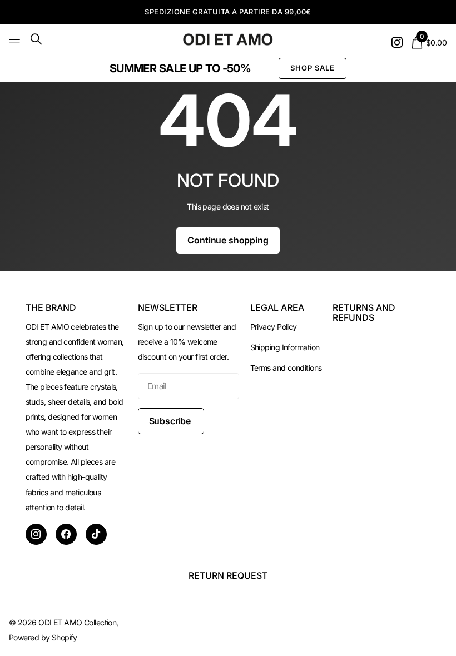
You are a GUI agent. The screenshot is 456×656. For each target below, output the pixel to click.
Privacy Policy (273, 326)
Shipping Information (285, 347)
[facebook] (66, 534)
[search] (36, 39)
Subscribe (171, 420)
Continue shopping (227, 240)
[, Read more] (397, 42)
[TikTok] (96, 534)
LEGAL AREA (277, 307)
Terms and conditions (286, 367)
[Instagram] (36, 534)
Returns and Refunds (364, 312)
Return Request (228, 575)
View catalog (15, 39)
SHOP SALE (312, 67)
